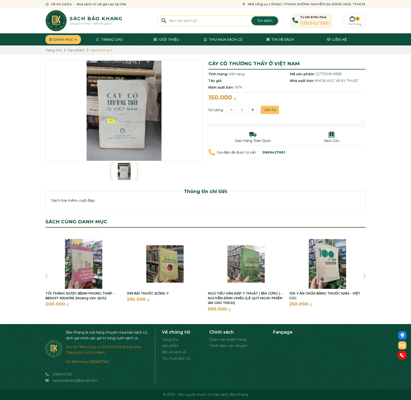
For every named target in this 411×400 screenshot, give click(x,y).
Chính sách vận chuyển (228, 346)
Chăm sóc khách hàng (227, 339)
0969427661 (63, 374)
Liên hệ (270, 110)
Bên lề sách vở (174, 352)
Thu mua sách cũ (176, 358)
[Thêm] (253, 110)
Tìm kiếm (264, 21)
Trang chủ (170, 339)
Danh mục (63, 39)
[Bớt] (231, 110)
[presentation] (46, 275)
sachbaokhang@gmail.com (75, 380)
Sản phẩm (170, 346)
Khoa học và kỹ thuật (336, 81)
